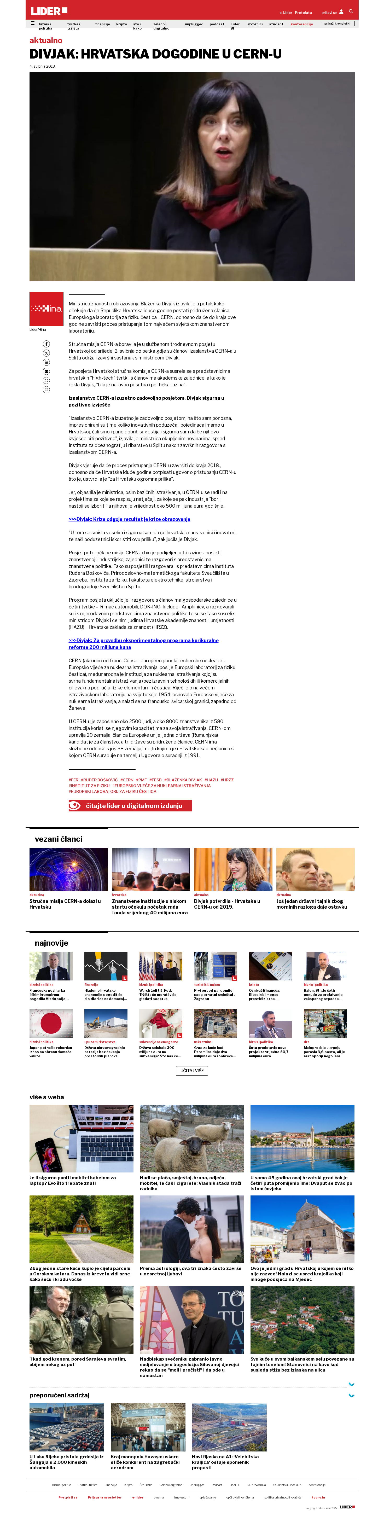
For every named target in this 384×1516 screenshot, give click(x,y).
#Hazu (211, 780)
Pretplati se (68, 1497)
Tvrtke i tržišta (88, 1485)
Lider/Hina (38, 329)
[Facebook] (46, 343)
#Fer (73, 780)
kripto (121, 24)
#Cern (126, 780)
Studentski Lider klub (287, 1485)
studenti (276, 24)
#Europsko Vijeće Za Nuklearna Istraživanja (161, 785)
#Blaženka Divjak (183, 780)
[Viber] (46, 389)
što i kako (137, 26)
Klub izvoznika (256, 1485)
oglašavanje (208, 1497)
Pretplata (303, 12)
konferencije (302, 24)
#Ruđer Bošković (99, 780)
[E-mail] (46, 371)
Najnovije (51, 943)
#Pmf (141, 780)
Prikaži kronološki (337, 23)
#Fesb (155, 780)
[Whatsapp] (46, 380)
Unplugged (197, 1485)
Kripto (128, 1485)
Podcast (217, 1485)
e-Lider (286, 12)
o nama (159, 1497)
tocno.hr (318, 1497)
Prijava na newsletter (105, 1497)
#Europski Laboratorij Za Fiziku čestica (112, 791)
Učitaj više (192, 1070)
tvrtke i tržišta (73, 26)
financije (102, 24)
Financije (111, 1485)
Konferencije (317, 1485)
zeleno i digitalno (161, 26)
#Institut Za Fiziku (89, 785)
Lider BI (235, 26)
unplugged (194, 24)
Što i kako (146, 1485)
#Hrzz (227, 780)
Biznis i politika (62, 1485)
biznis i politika (45, 26)
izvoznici (255, 24)
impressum (181, 1497)
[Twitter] (46, 353)
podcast (217, 24)
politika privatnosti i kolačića (282, 1497)
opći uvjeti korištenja (240, 1497)
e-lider (137, 1497)
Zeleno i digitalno (171, 1485)
